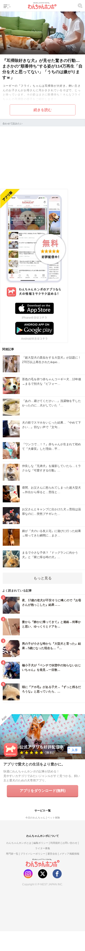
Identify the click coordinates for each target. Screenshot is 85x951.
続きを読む (43, 110)
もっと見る (43, 578)
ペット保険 (53, 817)
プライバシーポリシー (32, 853)
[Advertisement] (43, 157)
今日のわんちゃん (35, 817)
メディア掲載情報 (69, 853)
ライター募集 (42, 848)
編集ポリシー (40, 842)
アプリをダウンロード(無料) (43, 790)
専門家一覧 (12, 853)
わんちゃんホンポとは (18, 842)
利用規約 (55, 842)
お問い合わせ (69, 842)
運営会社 (52, 853)
